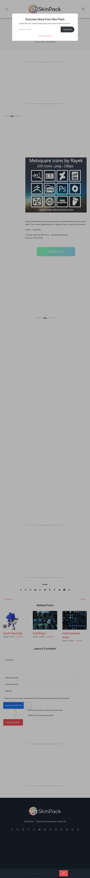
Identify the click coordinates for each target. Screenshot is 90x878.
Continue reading (45, 36)
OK (64, 873)
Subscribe (67, 29)
